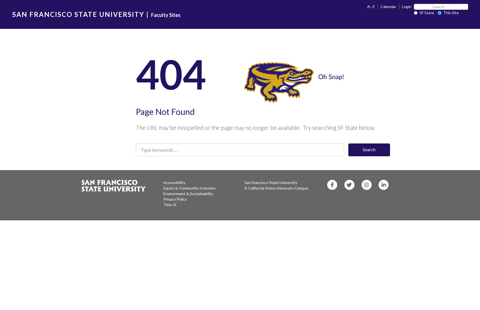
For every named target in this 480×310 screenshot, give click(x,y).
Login (406, 6)
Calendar (388, 6)
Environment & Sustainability (188, 193)
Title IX (169, 204)
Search (369, 149)
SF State (426, 12)
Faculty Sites (166, 15)
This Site (451, 12)
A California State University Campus (276, 188)
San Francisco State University (270, 182)
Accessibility (174, 182)
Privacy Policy (175, 199)
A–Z (371, 6)
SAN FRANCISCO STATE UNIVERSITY (78, 14)
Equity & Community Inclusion (189, 188)
